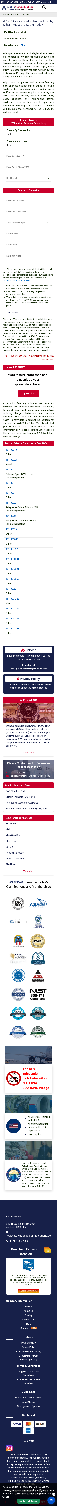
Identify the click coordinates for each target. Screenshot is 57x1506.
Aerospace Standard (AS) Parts (22, 803)
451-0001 (11, 469)
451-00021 (11, 589)
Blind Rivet (11, 864)
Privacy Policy (28, 1343)
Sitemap (24, 1328)
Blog (28, 1324)
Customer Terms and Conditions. (17, 281)
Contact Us (28, 1319)
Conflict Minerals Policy (28, 1351)
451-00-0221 (12, 569)
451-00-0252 (12, 608)
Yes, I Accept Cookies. (28, 1501)
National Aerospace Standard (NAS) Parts (27, 808)
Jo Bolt (9, 847)
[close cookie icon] (54, 1494)
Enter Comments (14, 252)
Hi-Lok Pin (11, 823)
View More (28, 752)
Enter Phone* (12, 230)
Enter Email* (12, 241)
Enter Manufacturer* (17, 141)
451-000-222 (12, 598)
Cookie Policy (29, 1347)
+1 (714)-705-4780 (18, 1241)
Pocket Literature (15, 858)
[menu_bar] (51, 7)
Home (6, 14)
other (23, 45)
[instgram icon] (9, 1447)
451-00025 (11, 460)
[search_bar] (44, 7)
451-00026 (11, 529)
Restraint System (15, 852)
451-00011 (11, 493)
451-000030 (12, 539)
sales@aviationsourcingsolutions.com (29, 669)
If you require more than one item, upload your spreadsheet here (26, 379)
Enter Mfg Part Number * (19, 130)
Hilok (8, 829)
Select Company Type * (18, 219)
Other (16, 14)
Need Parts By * (14, 174)
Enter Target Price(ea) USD (20, 163)
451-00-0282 (12, 618)
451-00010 (11, 450)
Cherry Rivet (12, 841)
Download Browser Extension (25, 1251)
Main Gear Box (13, 835)
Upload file (29, 393)
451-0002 (11, 503)
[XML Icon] (34, 1328)
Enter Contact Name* (17, 197)
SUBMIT (15, 312)
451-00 (9, 483)
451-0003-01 (12, 559)
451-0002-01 (12, 628)
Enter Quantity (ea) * (16, 152)
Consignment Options (28, 1406)
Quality (28, 1315)
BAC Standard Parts (16, 791)
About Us (28, 1311)
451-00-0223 (12, 549)
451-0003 (11, 516)
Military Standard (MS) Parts (20, 797)
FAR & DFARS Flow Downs (28, 1397)
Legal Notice (28, 1402)
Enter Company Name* (17, 208)
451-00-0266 (12, 579)
